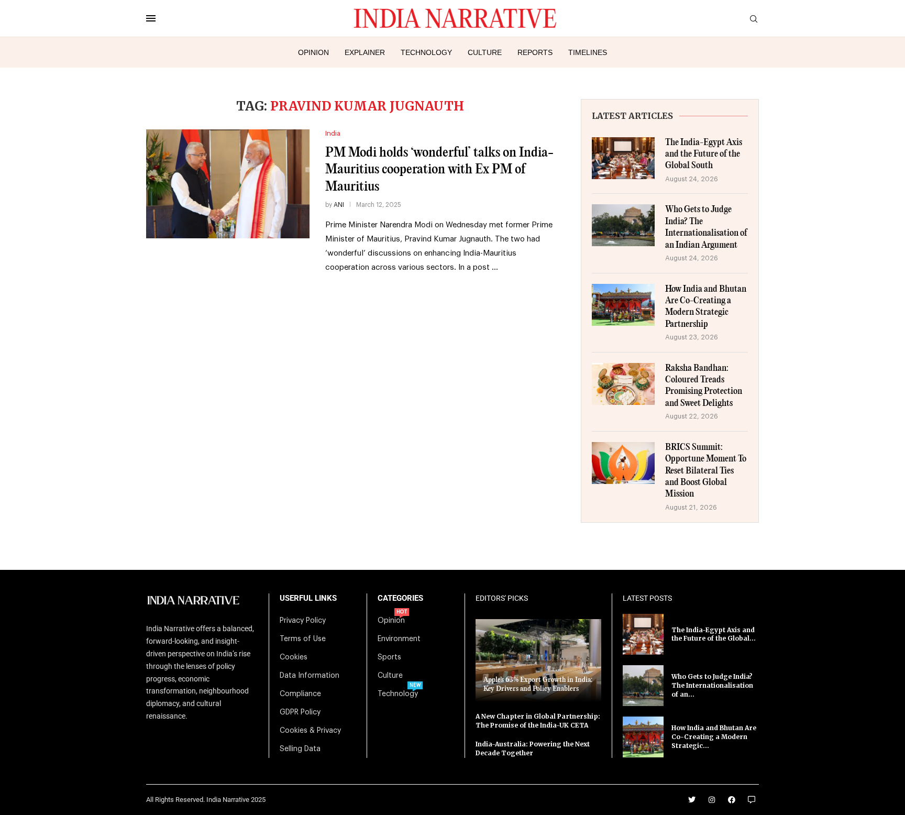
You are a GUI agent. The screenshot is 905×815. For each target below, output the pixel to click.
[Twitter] (692, 799)
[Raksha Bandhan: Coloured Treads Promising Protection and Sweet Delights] (623, 384)
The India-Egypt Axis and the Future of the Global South (703, 154)
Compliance (300, 694)
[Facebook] (731, 799)
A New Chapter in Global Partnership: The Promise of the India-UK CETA (538, 720)
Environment (399, 639)
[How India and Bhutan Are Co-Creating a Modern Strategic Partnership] (623, 305)
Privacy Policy (303, 620)
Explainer (365, 52)
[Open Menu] (151, 18)
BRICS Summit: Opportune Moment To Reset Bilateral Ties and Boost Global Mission (705, 471)
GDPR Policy (300, 712)
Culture (485, 52)
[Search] (753, 19)
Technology (426, 52)
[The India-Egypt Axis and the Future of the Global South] (623, 158)
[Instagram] (711, 799)
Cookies (293, 657)
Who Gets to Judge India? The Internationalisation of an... (712, 685)
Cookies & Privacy (310, 730)
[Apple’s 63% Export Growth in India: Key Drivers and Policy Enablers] (538, 660)
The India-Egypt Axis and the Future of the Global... (713, 634)
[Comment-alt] (751, 799)
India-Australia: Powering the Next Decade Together (533, 748)
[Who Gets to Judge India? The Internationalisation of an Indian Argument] (623, 225)
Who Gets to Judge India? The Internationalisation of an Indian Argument (706, 227)
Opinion (313, 52)
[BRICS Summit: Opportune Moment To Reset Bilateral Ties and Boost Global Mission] (623, 463)
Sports (389, 657)
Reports (535, 52)
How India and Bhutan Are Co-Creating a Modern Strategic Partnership (705, 307)
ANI (339, 205)
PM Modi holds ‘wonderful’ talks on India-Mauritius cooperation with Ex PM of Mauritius (439, 169)
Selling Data (300, 749)
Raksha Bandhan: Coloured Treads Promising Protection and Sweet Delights (703, 386)
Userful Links (308, 598)
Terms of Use (303, 639)
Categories (400, 598)
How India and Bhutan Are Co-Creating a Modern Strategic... (713, 737)
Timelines (587, 52)
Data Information (309, 675)
